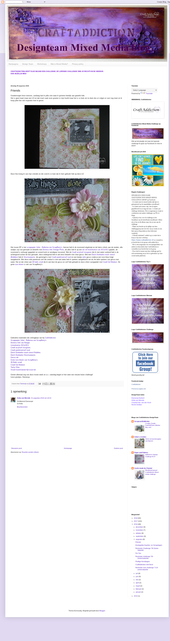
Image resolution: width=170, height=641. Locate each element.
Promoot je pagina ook (138, 389)
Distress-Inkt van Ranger (20, 343)
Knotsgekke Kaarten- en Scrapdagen (148, 545)
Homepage (68, 448)
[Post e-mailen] (39, 383)
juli (137, 573)
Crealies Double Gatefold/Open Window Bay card (152, 425)
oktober (139, 533)
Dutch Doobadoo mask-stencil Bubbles (26, 352)
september (140, 536)
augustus (139, 539)
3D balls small (37, 262)
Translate (149, 93)
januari (138, 592)
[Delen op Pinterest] (53, 383)
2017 (136, 521)
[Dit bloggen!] (46, 383)
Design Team (27, 64)
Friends (138, 542)
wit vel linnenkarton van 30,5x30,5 (95, 250)
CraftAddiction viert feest (144, 565)
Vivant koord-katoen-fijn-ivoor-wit (23, 370)
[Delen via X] (48, 383)
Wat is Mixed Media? (59, 64)
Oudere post (118, 448)
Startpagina (13, 64)
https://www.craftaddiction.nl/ (142, 240)
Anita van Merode (23, 398)
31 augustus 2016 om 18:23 (41, 398)
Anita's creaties (140, 437)
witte (84, 257)
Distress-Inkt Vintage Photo (53, 250)
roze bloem (19, 264)
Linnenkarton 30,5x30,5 (20, 345)
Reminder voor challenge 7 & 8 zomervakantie (146, 568)
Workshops (42, 64)
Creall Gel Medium (110, 262)
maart (138, 586)
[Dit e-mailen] (43, 383)
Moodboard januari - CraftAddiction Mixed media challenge (152, 472)
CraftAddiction (50, 338)
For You (138, 553)
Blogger (102, 611)
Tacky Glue (15, 367)
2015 (136, 596)
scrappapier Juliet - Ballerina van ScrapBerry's (44, 247)
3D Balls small (16, 362)
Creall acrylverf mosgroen (82, 252)
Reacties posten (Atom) (30, 452)
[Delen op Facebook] (51, 383)
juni (137, 576)
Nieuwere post (16, 448)
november (139, 530)
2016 (136, 524)
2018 (136, 518)
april (137, 583)
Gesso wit (14, 357)
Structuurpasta (29, 257)
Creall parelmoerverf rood (61, 257)
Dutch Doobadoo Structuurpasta (23, 355)
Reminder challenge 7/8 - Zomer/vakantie (144, 557)
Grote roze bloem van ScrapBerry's (24, 360)
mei (137, 580)
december (139, 527)
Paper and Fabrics (141, 453)
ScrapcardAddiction (141, 421)
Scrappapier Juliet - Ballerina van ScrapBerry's (28, 340)
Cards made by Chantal (143, 468)
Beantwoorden (22, 407)
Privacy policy (77, 64)
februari (139, 589)
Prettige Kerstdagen (142, 561)
